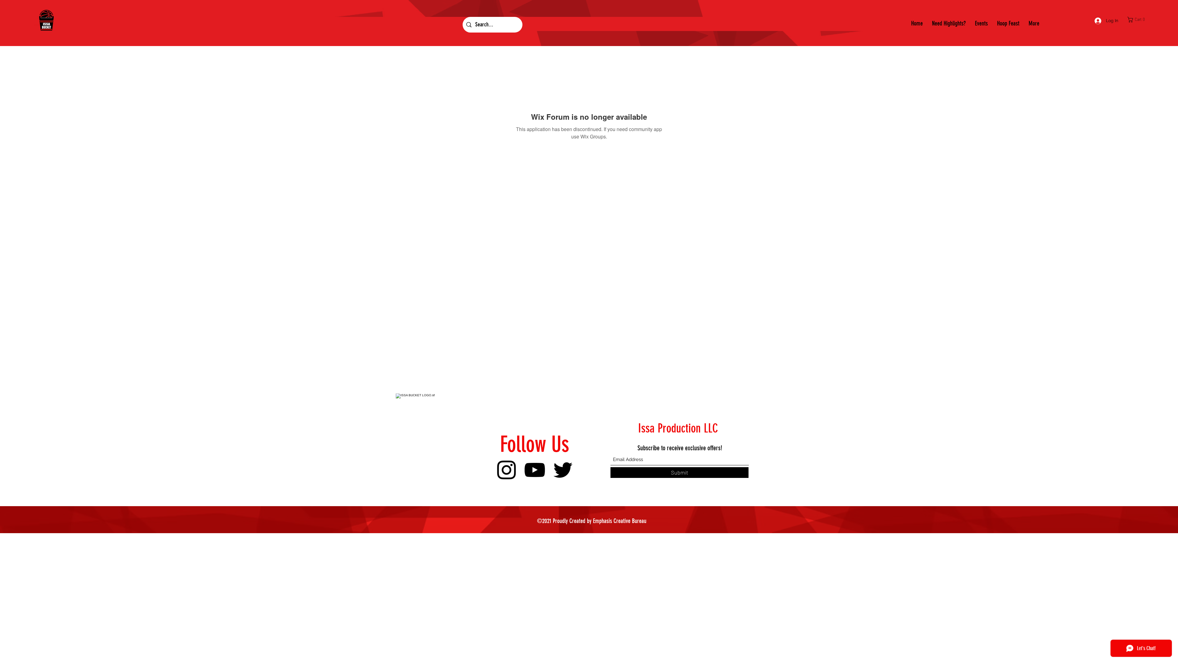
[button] (1137, 19)
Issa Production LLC (678, 428)
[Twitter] (563, 470)
